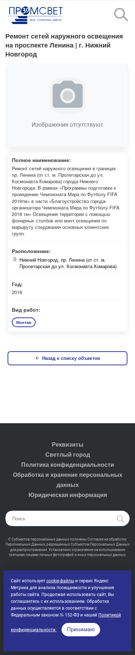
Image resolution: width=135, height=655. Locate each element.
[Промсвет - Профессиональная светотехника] (36, 15)
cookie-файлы (60, 580)
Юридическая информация (67, 495)
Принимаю (81, 629)
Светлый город (67, 454)
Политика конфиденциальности (67, 464)
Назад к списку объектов (71, 357)
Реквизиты (68, 444)
